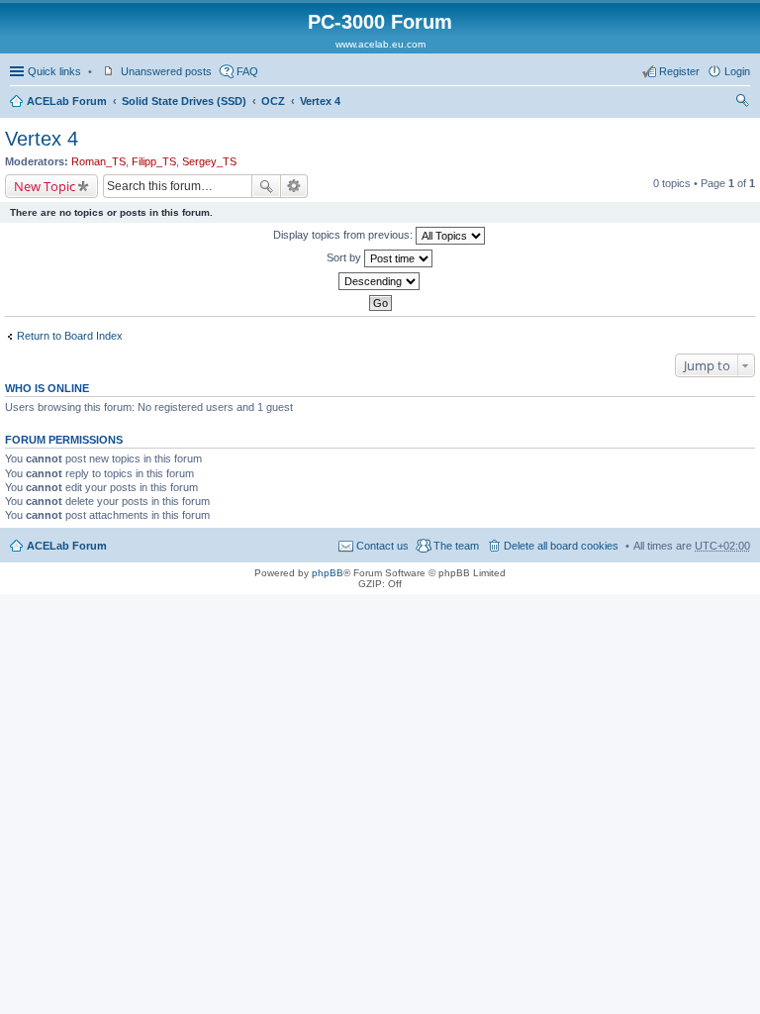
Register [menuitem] (679, 71)
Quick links (54, 71)
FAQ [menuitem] (247, 71)
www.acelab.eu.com (380, 44)
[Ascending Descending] (380, 281)
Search (266, 186)
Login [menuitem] (737, 71)
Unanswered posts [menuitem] (166, 71)
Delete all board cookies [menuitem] (561, 546)
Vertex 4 (320, 101)
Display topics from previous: (344, 235)
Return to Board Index (70, 336)
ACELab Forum (67, 101)
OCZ (273, 101)
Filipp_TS (154, 161)
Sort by (345, 257)
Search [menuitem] (742, 103)
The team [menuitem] (456, 546)
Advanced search (294, 186)
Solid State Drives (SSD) (184, 101)
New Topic (44, 186)
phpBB (327, 572)
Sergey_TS (209, 161)
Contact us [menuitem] (382, 546)
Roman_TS (98, 161)
